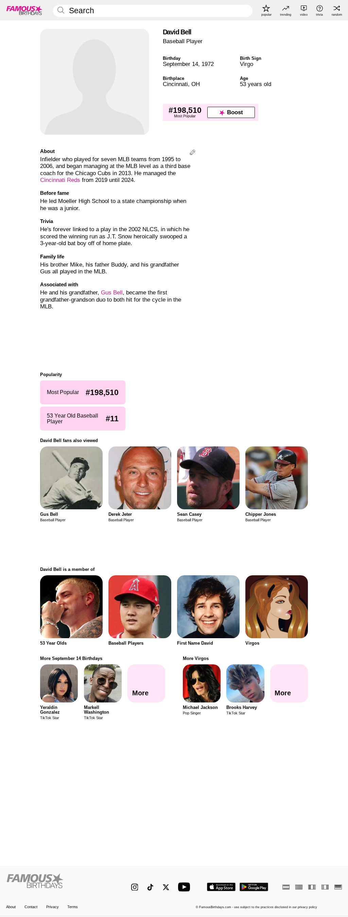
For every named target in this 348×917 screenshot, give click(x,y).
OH (195, 84)
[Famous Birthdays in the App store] (221, 887)
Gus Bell (112, 292)
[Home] (58, 883)
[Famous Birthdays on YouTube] (185, 887)
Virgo (246, 64)
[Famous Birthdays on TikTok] (150, 887)
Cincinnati (175, 84)
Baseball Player (183, 41)
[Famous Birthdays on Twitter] (166, 887)
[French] (311, 887)
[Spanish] (286, 887)
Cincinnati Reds (60, 180)
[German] (338, 887)
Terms (72, 907)
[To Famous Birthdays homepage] (24, 10)
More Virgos (196, 658)
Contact (30, 907)
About (11, 907)
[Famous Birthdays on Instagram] (134, 887)
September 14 (180, 64)
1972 (208, 64)
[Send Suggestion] (192, 153)
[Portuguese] (298, 887)
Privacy (52, 907)
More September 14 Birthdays (71, 658)
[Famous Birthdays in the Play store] (254, 887)
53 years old (255, 84)
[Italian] (325, 887)
